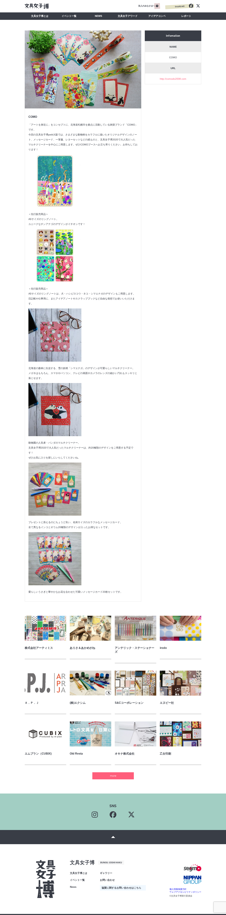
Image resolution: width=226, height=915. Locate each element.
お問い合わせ (107, 880)
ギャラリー (106, 873)
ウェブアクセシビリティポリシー (185, 892)
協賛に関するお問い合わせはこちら (121, 887)
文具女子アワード (128, 16)
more (113, 775)
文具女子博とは (39, 16)
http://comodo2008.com (173, 78)
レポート (186, 16)
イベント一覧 (69, 16)
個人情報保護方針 (178, 889)
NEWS (98, 16)
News (73, 886)
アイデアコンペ (157, 16)
